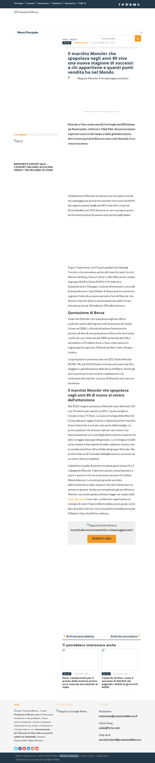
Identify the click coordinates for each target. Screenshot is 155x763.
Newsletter (70, 3)
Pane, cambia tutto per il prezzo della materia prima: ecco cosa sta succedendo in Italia (80, 682)
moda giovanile (76, 499)
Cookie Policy (102, 756)
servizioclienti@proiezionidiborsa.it (120, 739)
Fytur (57, 759)
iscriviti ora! (102, 538)
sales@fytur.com (109, 728)
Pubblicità (57, 3)
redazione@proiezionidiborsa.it (118, 716)
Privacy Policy (87, 756)
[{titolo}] (119, 4)
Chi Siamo (18, 3)
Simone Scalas (81, 42)
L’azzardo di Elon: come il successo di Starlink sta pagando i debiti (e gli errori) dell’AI (120, 682)
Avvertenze (43, 3)
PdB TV (82, 3)
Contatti (30, 3)
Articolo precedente (80, 636)
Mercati (67, 42)
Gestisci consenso (69, 756)
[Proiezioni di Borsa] (26, 12)
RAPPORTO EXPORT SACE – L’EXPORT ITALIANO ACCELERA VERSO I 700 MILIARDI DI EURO (33, 167)
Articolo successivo (124, 636)
